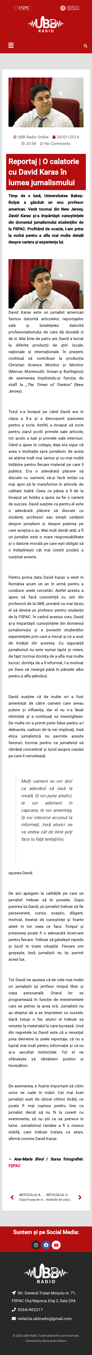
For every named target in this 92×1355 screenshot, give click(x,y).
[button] (11, 45)
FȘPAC (14, 1165)
